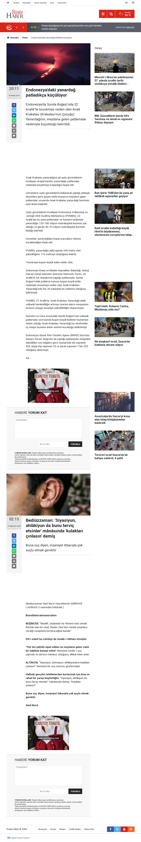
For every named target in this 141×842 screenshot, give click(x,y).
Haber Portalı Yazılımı (20, 838)
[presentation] (16, 27)
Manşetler (27, 3)
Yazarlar (16, 3)
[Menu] (103, 14)
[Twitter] (14, 110)
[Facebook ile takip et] (110, 829)
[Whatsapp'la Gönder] (14, 120)
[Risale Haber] (15, 13)
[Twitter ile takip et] (117, 829)
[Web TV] (126, 2)
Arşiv (52, 3)
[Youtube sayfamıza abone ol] (124, 829)
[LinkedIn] (14, 115)
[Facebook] (14, 105)
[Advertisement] (58, 152)
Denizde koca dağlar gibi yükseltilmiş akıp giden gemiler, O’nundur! (69, 27)
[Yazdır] (14, 130)
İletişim (62, 829)
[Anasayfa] (8, 3)
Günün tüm (125, 27)
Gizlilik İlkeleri (75, 829)
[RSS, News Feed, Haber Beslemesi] (131, 829)
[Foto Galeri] (133, 2)
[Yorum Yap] (14, 136)
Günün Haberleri (40, 3)
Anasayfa (42, 829)
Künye (53, 829)
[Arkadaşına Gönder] (14, 125)
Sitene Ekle (62, 3)
